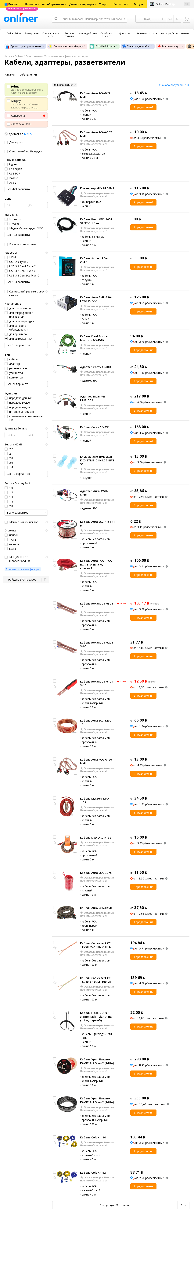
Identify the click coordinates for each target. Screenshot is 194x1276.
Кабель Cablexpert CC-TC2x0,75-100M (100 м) (96, 945)
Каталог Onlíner (14, 56)
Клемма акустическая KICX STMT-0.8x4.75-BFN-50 (97, 460)
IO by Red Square (105, 46)
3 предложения (143, 146)
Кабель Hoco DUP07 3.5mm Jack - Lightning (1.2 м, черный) (96, 1016)
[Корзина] (186, 19)
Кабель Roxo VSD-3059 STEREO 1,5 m (96, 221)
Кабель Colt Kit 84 (93, 1137)
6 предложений (143, 734)
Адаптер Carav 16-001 (95, 367)
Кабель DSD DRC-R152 (95, 837)
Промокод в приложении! (26, 46)
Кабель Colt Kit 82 (93, 1172)
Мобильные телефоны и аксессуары (66, 56)
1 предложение (143, 227)
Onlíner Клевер (165, 4)
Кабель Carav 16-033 (95, 427)
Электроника (34, 56)
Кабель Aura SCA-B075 (96, 873)
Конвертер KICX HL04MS (97, 188)
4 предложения (143, 311)
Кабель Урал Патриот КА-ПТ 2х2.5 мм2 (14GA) (97, 1061)
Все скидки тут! (171, 46)
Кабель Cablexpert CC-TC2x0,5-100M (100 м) (96, 980)
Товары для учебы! (138, 46)
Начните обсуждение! (93, 105)
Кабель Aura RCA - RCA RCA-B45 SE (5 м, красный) (96, 564)
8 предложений (143, 107)
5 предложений (143, 441)
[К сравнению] (54, 92)
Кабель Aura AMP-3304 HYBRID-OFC (96, 299)
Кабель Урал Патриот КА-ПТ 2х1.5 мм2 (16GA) (97, 1100)
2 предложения (143, 381)
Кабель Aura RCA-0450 (96, 908)
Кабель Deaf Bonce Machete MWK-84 (94, 338)
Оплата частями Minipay (68, 46)
